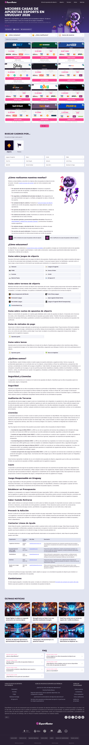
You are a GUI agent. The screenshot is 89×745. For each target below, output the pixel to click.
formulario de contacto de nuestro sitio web (66, 582)
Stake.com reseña (18, 80)
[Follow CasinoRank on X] (72, 717)
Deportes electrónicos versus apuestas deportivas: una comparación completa (45, 693)
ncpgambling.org (34, 548)
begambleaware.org (34, 554)
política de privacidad (76, 700)
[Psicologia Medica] (52, 731)
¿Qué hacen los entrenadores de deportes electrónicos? (48, 697)
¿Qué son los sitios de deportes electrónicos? (49, 687)
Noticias (82, 2)
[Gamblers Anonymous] (59, 731)
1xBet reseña (18, 60)
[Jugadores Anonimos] (44, 731)
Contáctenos (78, 692)
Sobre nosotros (79, 689)
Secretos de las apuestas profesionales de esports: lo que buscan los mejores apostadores (48, 700)
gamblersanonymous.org (35, 543)
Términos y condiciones (19, 743)
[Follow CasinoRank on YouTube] (76, 717)
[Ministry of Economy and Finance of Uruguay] (37, 731)
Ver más (44, 126)
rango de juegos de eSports (45, 203)
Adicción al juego (55, 743)
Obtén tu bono (18, 57)
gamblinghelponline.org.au (36, 565)
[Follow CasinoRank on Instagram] (69, 717)
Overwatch (14, 689)
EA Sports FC (14, 699)
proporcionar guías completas (35, 248)
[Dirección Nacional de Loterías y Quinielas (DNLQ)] (26, 731)
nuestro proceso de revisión (26, 183)
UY (6, 717)
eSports (62, 2)
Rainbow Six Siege (14, 697)
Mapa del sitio (71, 743)
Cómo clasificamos (79, 697)
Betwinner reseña (44, 60)
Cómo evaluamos (78, 694)
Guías (75, 2)
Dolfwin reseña (71, 60)
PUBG (14, 694)
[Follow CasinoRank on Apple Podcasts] (82, 717)
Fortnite (14, 692)
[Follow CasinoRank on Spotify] (79, 717)
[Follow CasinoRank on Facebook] (66, 717)
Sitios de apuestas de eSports (49, 2)
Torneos (69, 2)
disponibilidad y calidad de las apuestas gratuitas (25, 221)
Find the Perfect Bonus (49, 690)
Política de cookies (37, 743)
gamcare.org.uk (33, 559)
